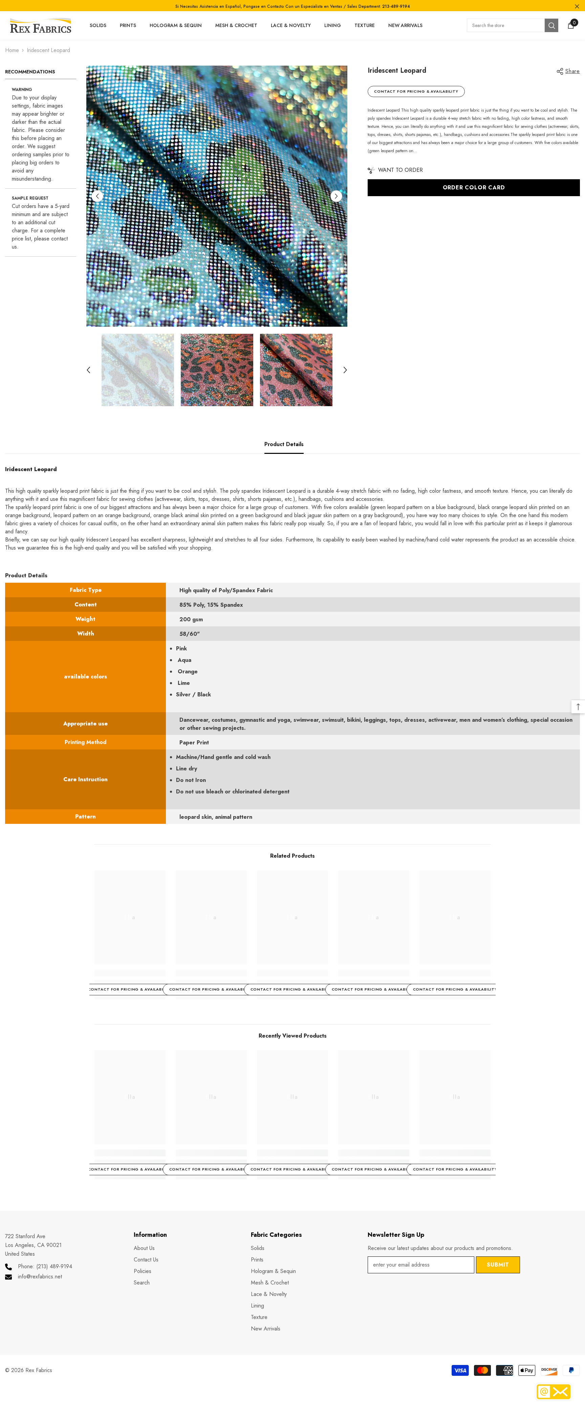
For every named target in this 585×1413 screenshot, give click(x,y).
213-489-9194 (396, 6)
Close (577, 6)
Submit (498, 1265)
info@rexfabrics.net (40, 1276)
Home (12, 50)
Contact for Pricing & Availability (416, 91)
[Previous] (97, 196)
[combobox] (506, 25)
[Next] (336, 196)
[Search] (512, 25)
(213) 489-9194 (54, 1266)
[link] (130, 973)
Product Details (284, 444)
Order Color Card (474, 187)
